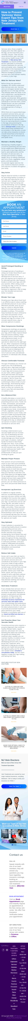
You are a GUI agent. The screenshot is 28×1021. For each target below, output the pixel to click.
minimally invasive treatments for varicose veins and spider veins (13, 600)
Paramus (14, 934)
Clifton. (14, 936)
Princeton (14, 987)
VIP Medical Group (20, 1016)
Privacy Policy (20, 255)
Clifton (14, 959)
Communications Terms (8, 255)
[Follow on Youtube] (7, 950)
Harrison (14, 964)
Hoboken (14, 967)
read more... (14, 692)
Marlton (13, 970)
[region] (14, 837)
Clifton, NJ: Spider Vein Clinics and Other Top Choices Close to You (14, 717)
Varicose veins (10, 126)
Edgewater (13, 961)
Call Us (21, 6)
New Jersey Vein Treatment (11, 61)
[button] (14, 836)
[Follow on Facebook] (3, 950)
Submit (14, 248)
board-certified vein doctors (13, 614)
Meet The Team (14, 786)
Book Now (7, 6)
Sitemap (19, 1018)
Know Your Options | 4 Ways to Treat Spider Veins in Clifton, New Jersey (14, 747)
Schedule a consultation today (11, 651)
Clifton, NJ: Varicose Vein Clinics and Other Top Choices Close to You (14, 688)
